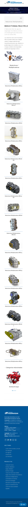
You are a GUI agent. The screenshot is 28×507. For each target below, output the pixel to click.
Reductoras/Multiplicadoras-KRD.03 (13, 85)
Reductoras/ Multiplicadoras (14, 21)
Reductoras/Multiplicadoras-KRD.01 (13, 141)
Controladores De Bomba (11, 478)
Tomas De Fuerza (10, 465)
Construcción (8, 454)
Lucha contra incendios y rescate (13, 448)
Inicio (8, 12)
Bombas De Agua (14, 386)
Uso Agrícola (8, 452)
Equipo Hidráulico (9, 468)
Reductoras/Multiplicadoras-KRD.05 (13, 306)
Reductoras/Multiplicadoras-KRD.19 (13, 361)
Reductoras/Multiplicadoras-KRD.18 (13, 123)
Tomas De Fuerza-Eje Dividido (12, 472)
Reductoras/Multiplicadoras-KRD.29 (13, 270)
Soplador (8, 488)
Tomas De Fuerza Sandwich (12, 486)
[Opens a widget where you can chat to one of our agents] (23, 504)
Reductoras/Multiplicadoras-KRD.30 (13, 288)
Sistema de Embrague (10, 480)
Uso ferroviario (9, 456)
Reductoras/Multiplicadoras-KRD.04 (13, 252)
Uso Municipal (9, 450)
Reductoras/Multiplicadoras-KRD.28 (13, 215)
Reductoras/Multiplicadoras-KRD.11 (13, 178)
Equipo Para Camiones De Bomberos (14, 474)
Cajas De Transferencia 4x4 (12, 484)
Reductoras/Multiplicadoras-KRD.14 (13, 343)
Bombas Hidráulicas (10, 466)
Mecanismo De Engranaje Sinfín (13, 482)
